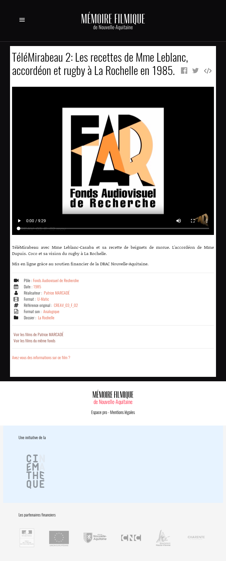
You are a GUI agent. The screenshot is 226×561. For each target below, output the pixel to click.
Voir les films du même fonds (34, 341)
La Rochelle (46, 317)
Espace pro (99, 412)
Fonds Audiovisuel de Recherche (56, 280)
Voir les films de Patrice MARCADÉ (39, 334)
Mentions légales (122, 412)
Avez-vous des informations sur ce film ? (41, 357)
